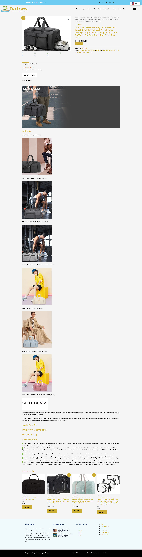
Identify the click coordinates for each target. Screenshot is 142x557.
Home (77, 9)
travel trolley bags (87, 52)
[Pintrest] (99, 2)
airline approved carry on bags (86, 50)
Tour (114, 9)
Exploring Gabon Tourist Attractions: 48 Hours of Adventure (64, 530)
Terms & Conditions (92, 553)
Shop (124, 9)
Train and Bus (105, 526)
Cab (99, 9)
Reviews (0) (33, 64)
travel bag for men (107, 50)
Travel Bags (82, 17)
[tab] (25, 64)
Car (95, 9)
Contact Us (104, 534)
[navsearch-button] (134, 9)
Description (25, 64)
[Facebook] (102, 2)
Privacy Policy (75, 553)
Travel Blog (104, 530)
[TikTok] (106, 2)
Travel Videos (105, 532)
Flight (83, 9)
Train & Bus (106, 9)
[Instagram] (110, 2)
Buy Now (79, 44)
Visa (119, 9)
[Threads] (113, 2)
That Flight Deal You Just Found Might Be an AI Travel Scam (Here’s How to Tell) (65, 535)
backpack (98, 50)
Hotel (89, 9)
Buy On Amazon (29, 75)
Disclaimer (106, 553)
